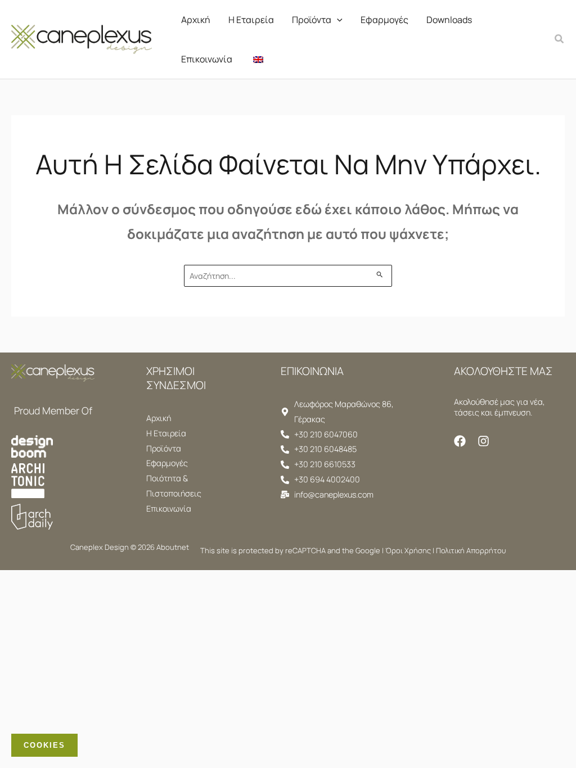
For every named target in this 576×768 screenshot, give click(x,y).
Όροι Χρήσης (408, 550)
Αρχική (195, 19)
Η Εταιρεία (251, 19)
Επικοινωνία (206, 59)
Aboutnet (172, 547)
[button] (337, 19)
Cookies (44, 745)
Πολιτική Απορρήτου (471, 550)
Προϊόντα (311, 19)
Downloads (449, 19)
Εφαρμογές (384, 19)
